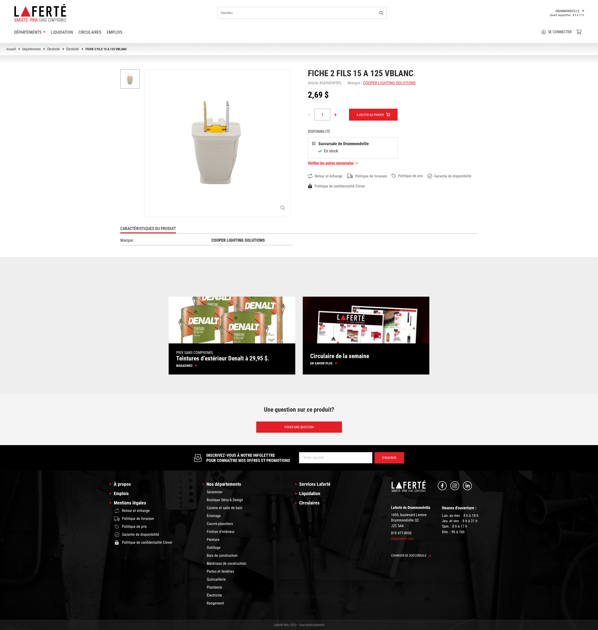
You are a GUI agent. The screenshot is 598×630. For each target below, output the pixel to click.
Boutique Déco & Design (225, 500)
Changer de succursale (409, 555)
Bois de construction (222, 555)
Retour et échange (328, 176)
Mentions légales (130, 503)
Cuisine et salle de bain (224, 508)
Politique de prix (410, 176)
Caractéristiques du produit (148, 228)
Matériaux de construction (226, 563)
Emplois (114, 32)
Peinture (213, 539)
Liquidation (62, 32)
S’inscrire (389, 458)
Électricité (53, 49)
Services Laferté (315, 484)
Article (313, 82)
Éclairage (214, 516)
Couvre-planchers (220, 524)
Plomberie (214, 587)
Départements (31, 49)
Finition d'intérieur (221, 531)
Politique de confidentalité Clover (340, 186)
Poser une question (299, 427)
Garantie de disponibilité (452, 176)
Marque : (355, 82)
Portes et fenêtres (220, 571)
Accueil (11, 49)
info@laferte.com (402, 538)
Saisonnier (215, 492)
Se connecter (560, 32)
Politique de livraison (371, 176)
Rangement (215, 603)
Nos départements (223, 484)
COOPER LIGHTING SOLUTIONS (389, 82)
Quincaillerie (216, 579)
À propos (122, 484)
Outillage (214, 547)
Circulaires (89, 32)
